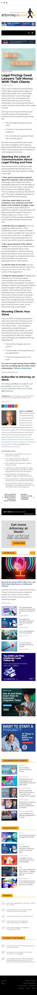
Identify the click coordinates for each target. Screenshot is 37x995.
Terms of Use (22, 985)
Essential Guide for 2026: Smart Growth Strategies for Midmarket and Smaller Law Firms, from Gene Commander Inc (19, 485)
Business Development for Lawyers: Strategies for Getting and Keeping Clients (18, 442)
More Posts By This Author (10, 446)
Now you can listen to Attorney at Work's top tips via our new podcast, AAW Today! (19, 480)
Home (34, 988)
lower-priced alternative (17, 269)
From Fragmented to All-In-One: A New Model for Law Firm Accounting (18, 910)
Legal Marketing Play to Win (21, 397)
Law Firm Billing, (15, 396)
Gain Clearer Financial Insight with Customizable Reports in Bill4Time (17, 459)
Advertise (32, 985)
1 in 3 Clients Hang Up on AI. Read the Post (19, 916)
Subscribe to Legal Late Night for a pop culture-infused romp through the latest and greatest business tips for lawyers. (19, 469)
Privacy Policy (30, 980)
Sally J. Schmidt (8, 85)
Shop (28, 988)
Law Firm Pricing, (6, 397)
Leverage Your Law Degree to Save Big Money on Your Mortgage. (19, 953)
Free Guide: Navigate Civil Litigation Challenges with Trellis (17, 928)
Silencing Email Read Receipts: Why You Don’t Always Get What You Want (10, 498)
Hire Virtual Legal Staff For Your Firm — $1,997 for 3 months (18, 455)
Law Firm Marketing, (27, 396)
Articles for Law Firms (18, 513)
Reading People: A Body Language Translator (26, 497)
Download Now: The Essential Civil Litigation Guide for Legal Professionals (18, 475)
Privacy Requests (29, 983)
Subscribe (19, 543)
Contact (22, 988)
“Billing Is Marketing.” (22, 368)
